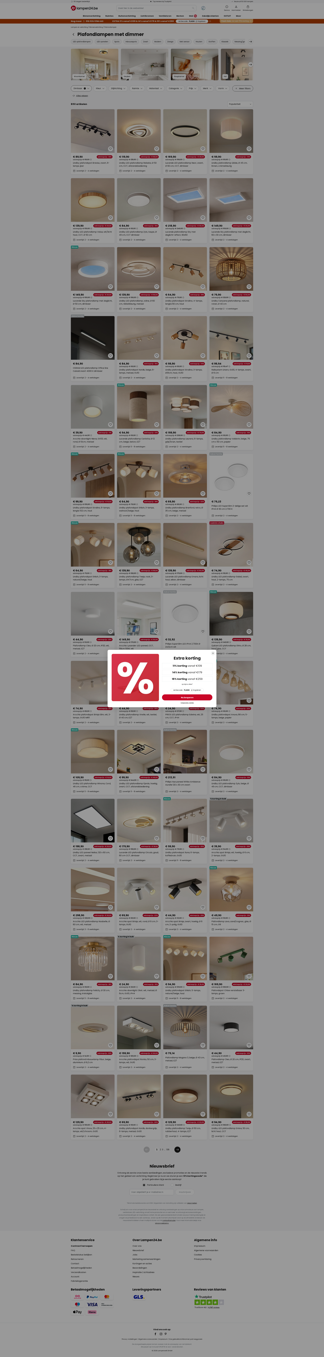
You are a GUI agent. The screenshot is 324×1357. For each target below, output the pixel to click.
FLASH (187, 690)
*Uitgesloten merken (187, 703)
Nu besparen (187, 697)
